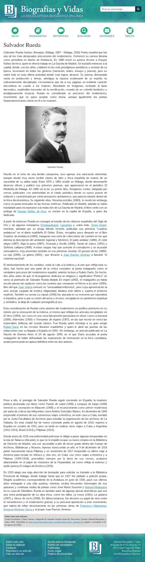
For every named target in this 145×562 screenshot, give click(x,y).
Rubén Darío (11, 326)
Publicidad (53, 547)
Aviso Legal (54, 550)
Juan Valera (25, 287)
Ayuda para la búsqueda (62, 541)
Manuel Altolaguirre (96, 487)
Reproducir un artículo (18, 550)
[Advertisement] (55, 371)
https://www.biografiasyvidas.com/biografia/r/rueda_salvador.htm (56, 522)
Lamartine (66, 225)
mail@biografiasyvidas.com (127, 553)
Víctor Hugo (98, 225)
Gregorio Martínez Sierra (18, 509)
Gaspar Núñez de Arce (32, 211)
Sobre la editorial (15, 544)
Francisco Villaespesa (93, 505)
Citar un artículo (15, 553)
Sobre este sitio (15, 541)
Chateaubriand (49, 225)
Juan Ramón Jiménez (76, 254)
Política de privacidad (60, 553)
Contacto (11, 547)
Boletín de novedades (60, 544)
